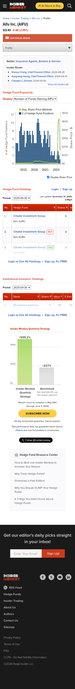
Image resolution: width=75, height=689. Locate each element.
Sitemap (9, 627)
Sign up (67, 189)
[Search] (69, 6)
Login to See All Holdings (24, 261)
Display (7, 99)
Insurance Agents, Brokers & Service (38, 61)
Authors (9, 614)
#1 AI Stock (49, 6)
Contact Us (11, 620)
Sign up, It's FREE (56, 261)
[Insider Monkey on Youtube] (61, 577)
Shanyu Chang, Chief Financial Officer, (31, 72)
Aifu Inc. (36, 18)
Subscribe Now (38, 413)
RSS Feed (15, 588)
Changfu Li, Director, (22, 80)
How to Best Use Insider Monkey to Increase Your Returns (36, 465)
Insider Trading (20, 18)
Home (6, 18)
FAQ (6, 651)
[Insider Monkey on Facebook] (44, 577)
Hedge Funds (12, 594)
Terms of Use (12, 644)
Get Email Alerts (19, 38)
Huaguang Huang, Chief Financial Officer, (32, 76)
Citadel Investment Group (29, 216)
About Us (10, 607)
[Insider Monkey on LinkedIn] (68, 577)
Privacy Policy (12, 637)
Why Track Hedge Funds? (30, 474)
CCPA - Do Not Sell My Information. (25, 657)
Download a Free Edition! (30, 481)
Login (55, 189)
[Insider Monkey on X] (52, 577)
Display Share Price (61, 177)
